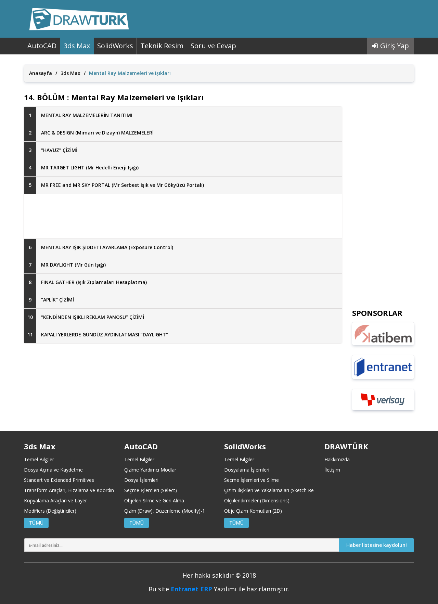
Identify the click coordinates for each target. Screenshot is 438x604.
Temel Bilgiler (39, 459)
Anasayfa (40, 73)
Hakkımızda (337, 459)
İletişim (332, 469)
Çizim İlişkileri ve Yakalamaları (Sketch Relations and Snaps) (289, 490)
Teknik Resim (161, 45)
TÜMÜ (36, 522)
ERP (206, 589)
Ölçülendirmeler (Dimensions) (256, 500)
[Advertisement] (183, 216)
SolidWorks (115, 45)
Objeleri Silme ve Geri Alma (154, 500)
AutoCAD (41, 45)
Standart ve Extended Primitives (59, 480)
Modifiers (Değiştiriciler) (50, 510)
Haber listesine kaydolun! (376, 545)
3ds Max (77, 45)
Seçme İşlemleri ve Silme (251, 480)
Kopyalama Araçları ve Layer (55, 500)
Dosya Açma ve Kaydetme (53, 469)
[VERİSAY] (383, 399)
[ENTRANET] (383, 367)
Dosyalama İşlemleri (246, 469)
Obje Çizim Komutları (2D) (253, 510)
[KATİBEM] (383, 333)
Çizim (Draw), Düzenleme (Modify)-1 (164, 510)
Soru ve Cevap (213, 45)
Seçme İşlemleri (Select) (150, 490)
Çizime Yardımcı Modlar (150, 469)
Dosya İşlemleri (141, 480)
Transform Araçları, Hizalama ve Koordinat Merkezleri (83, 490)
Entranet (184, 589)
